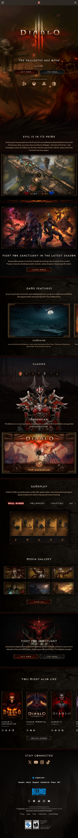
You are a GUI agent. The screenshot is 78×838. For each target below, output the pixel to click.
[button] (26, 72)
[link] (24, 84)
